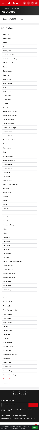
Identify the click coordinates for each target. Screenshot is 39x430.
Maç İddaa (6, 249)
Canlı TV (6, 87)
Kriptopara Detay (8, 225)
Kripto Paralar (7, 217)
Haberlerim (6, 172)
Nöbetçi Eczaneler (9, 273)
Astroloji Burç (7, 51)
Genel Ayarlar (7, 148)
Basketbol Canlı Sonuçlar (11, 55)
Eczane (5, 107)
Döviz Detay (7, 95)
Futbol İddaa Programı (10, 136)
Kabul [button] (35, 427)
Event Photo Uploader (10, 111)
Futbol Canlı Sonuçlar (9, 128)
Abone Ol (33, 405)
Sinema (5, 326)
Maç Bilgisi (6, 237)
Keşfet (5, 213)
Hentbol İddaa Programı (10, 184)
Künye (5, 229)
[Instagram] (25, 393)
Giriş (4, 152)
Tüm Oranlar (7, 367)
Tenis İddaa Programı (10, 354)
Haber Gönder (7, 168)
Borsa (5, 67)
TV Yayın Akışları (8, 371)
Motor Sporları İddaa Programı (12, 261)
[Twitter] (19, 393)
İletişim (5, 200)
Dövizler (5, 103)
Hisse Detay (7, 192)
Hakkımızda (6, 176)
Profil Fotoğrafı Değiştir (10, 310)
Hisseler (5, 196)
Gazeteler (6, 144)
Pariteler (5, 294)
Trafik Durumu (7, 362)
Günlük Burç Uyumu (9, 160)
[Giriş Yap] (32, 3)
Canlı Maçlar (7, 79)
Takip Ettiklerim (8, 346)
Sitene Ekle (6, 334)
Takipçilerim (7, 350)
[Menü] (3, 3)
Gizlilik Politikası (8, 156)
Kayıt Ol (5, 209)
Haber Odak (12, 3)
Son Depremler (8, 342)
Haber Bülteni (7, 164)
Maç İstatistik (7, 253)
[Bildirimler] (36, 3)
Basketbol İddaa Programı (11, 59)
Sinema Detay (7, 330)
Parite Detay (7, 290)
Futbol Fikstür (7, 132)
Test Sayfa (6, 358)
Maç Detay (6, 241)
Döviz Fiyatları (7, 99)
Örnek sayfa (7, 281)
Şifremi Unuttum (8, 322)
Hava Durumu (7, 180)
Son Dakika (6, 338)
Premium (6, 298)
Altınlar (5, 42)
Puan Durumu (7, 318)
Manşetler (6, 257)
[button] (28, 3)
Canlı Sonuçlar (7, 83)
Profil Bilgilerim (7, 306)
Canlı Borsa (6, 75)
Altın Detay (6, 34)
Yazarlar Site (7, 379)
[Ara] (24, 3)
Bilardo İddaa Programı (10, 63)
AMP (4, 46)
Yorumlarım (6, 383)
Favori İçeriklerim (8, 119)
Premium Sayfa (7, 302)
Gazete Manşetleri (9, 140)
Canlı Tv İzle (7, 91)
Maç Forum (6, 245)
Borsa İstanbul (7, 71)
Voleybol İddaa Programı (11, 375)
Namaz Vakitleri (8, 265)
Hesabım (6, 188)
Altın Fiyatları (7, 38)
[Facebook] (13, 393)
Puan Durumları (7, 314)
